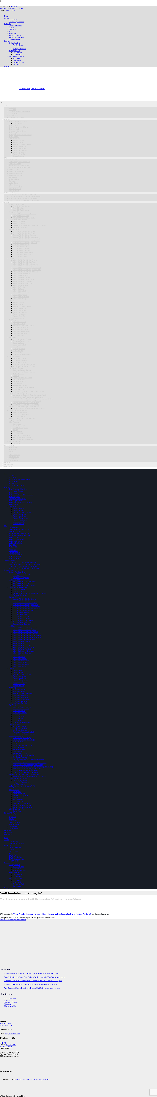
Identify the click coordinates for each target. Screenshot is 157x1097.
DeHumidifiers (14, 179)
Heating (7, 119)
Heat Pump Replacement (21, 331)
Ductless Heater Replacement (23, 252)
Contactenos (13, 459)
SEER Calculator (14, 39)
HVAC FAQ (13, 33)
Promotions (8, 466)
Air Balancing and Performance (19, 162)
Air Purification (14, 169)
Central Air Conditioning (21, 206)
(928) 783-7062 (11, 10)
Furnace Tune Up (19, 154)
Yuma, (15, 914)
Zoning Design (18, 383)
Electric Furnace (18, 156)
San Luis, (37, 914)
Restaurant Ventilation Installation (24, 364)
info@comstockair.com (12, 1034)
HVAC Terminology (15, 35)
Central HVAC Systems (21, 210)
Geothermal (17, 60)
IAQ (5, 158)
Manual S (16, 376)
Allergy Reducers (14, 185)
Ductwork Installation (20, 345)
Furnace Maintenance (20, 152)
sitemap (18, 1079)
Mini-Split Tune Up (19, 299)
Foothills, (22, 914)
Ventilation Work (14, 356)
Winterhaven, (52, 914)
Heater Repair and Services (18, 121)
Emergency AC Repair (16, 117)
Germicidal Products (15, 187)
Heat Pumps (17, 47)
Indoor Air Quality (10, 1002)
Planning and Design (16, 368)
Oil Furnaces (17, 54)
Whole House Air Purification (19, 166)
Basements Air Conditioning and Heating (27, 401)
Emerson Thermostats (20, 412)
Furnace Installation (19, 148)
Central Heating (18, 208)
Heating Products (14, 51)
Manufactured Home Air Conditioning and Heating (30, 395)
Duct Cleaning (18, 351)
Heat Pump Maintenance (21, 333)
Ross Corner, (62, 914)
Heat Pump (12, 320)
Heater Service (18, 123)
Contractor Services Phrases (18, 220)
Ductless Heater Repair (20, 247)
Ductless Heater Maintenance (23, 254)
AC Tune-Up (13, 115)
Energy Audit (17, 443)
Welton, (43, 914)
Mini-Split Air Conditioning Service (25, 260)
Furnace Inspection (19, 146)
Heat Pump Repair (19, 324)
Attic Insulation (14, 160)
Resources (7, 24)
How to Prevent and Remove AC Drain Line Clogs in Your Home (31, 973)
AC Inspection (13, 113)
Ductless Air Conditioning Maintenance (26, 241)
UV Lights (12, 181)
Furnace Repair (18, 142)
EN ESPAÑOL (9, 445)
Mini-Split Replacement (21, 293)
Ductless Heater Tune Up (21, 256)
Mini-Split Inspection (20, 295)
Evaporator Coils (18, 62)
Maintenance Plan (10, 1006)
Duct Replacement (19, 349)
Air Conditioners (18, 45)
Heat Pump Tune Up (20, 335)
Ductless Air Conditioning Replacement (26, 239)
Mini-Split (12, 258)
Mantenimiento (14, 457)
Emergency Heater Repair (17, 131)
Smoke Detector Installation (22, 437)
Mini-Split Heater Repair (21, 275)
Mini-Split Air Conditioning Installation (26, 266)
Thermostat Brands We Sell (18, 410)
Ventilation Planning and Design (24, 366)
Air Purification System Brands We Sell (22, 418)
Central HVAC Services (17, 204)
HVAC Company (19, 223)
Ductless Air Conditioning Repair (24, 233)
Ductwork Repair (19, 343)
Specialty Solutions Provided (18, 393)
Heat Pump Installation (20, 329)
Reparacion (12, 449)
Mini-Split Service (19, 287)
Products (7, 41)
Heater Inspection (14, 129)
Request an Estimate (38, 89)
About (6, 18)
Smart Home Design (20, 385)
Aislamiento (13, 447)
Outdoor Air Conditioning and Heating (26, 405)
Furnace (11, 300)
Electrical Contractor (20, 227)
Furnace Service (18, 140)
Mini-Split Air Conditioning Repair (24, 262)
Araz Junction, (77, 914)
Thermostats (17, 64)
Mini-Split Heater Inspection (22, 277)
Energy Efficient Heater (21, 216)
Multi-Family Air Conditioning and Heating (23, 198)
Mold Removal (14, 191)
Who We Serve (9, 193)
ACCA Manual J (18, 374)
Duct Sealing (17, 353)
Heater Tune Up (14, 137)
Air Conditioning (10, 998)
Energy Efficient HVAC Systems (24, 218)
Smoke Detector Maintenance (23, 439)
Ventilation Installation (20, 358)
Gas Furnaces (17, 53)
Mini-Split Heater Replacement (23, 279)
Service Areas (13, 29)
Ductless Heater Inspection (22, 248)
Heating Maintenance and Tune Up (20, 135)
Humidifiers (13, 177)
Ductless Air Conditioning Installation (25, 237)
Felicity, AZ (87, 914)
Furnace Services (14, 139)
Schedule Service (24, 89)
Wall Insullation (18, 432)
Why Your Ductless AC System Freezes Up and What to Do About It (33, 981)
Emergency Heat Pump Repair (23, 326)
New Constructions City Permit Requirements (28, 391)
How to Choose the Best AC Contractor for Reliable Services (30, 984)
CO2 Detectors (18, 433)
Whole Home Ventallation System (20, 167)
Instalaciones (13, 453)
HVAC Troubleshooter (16, 37)
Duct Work (12, 337)
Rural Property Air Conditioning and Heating (24, 200)
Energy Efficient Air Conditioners (24, 214)
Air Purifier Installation (16, 171)
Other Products (14, 422)
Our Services (8, 202)
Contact (7, 66)
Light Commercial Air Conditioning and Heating (25, 196)
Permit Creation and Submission (23, 387)
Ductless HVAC (14, 229)
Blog (10, 31)
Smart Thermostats (19, 426)
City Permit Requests (20, 389)
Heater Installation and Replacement (21, 127)
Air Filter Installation (16, 175)
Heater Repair (13, 125)
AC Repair (12, 110)
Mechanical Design (19, 381)
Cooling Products (14, 43)
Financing (7, 462)
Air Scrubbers (17, 420)
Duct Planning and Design (22, 339)
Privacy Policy (13, 20)
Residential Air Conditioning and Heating (23, 194)
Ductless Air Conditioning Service (24, 231)
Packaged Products (19, 49)
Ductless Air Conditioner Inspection (25, 235)
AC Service (12, 108)
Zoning (15, 430)
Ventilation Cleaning (20, 362)
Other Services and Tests (17, 441)
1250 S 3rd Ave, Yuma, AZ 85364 (11, 8)
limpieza (11, 451)
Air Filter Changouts (15, 173)
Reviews (11, 27)
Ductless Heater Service (21, 245)
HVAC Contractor (19, 221)
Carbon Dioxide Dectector (22, 435)
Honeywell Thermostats (21, 414)
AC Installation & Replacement (19, 112)
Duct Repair (17, 347)
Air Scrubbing (13, 183)
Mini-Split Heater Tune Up (22, 285)
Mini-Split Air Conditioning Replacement (27, 268)
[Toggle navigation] (2, 102)
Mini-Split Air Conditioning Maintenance (27, 270)
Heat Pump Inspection (20, 327)
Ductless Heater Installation (22, 250)
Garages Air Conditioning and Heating (26, 403)
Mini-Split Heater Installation (22, 281)
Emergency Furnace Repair (22, 144)
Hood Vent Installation (20, 360)
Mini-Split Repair (19, 289)
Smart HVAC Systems (20, 428)
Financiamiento (14, 460)
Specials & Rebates (15, 26)
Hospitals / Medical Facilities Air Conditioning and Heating (33, 399)
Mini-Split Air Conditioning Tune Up (25, 272)
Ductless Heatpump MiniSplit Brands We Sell (24, 407)
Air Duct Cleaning (15, 164)
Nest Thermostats (19, 416)
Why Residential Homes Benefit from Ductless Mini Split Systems (32, 988)
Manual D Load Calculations (22, 378)
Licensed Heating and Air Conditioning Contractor (30, 225)
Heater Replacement (15, 133)
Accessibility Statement (16, 22)
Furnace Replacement (20, 150)
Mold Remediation (15, 189)
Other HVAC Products (16, 56)
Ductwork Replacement (21, 341)
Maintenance (8, 464)
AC (5, 106)
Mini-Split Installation (20, 291)
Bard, (69, 914)
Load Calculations (19, 380)
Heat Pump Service (19, 322)
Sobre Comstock (14, 455)
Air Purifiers (17, 58)
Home (6, 16)
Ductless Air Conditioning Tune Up (25, 243)
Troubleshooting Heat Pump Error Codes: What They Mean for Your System (34, 977)
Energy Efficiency (15, 212)
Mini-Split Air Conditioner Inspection (25, 264)
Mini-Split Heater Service (21, 273)
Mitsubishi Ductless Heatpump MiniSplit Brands (29, 408)
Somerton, (29, 914)
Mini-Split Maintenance (21, 297)
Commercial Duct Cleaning (22, 354)
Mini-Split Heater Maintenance (23, 283)
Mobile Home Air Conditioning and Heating (28, 397)
